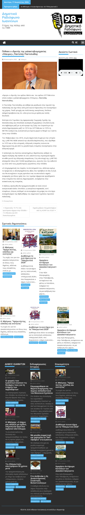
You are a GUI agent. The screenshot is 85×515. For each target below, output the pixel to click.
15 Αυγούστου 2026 (10, 242)
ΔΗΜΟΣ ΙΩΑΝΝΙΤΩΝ (12, 402)
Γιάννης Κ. (23, 59)
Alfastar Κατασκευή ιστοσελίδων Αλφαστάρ (48, 509)
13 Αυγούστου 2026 (29, 250)
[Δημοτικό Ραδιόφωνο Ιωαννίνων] (4, 42)
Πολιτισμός (25, 288)
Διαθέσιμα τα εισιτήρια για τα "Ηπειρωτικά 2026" (41, 7)
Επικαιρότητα (8, 201)
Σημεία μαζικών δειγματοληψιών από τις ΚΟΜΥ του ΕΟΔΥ (44, 209)
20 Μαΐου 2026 (37, 471)
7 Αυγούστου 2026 (13, 375)
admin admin (8, 244)
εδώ (75, 58)
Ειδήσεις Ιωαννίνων (9, 273)
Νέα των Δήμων (44, 299)
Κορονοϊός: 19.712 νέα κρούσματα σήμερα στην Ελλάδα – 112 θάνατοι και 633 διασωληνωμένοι (15, 211)
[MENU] (82, 42)
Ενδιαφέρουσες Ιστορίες (38, 418)
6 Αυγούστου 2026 (13, 417)
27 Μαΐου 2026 (37, 430)
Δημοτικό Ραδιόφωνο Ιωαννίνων (11, 17)
